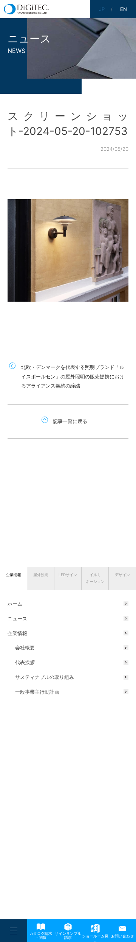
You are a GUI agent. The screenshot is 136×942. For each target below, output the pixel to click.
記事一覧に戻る (70, 421)
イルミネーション (95, 578)
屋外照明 (40, 574)
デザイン (122, 574)
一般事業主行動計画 (37, 692)
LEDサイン (68, 574)
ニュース (17, 618)
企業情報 (13, 574)
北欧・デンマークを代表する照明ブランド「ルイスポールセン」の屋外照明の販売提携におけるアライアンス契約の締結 (72, 376)
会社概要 (25, 648)
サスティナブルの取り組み (44, 677)
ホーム (15, 604)
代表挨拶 (25, 662)
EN (123, 9)
